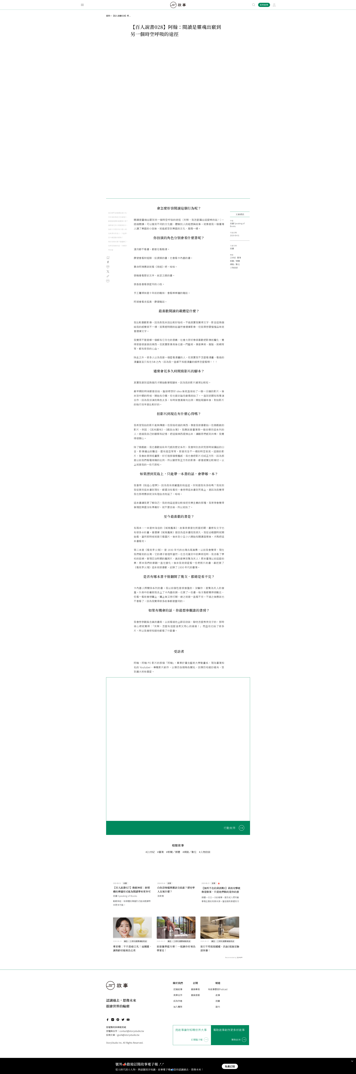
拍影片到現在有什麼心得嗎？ (118, 229)
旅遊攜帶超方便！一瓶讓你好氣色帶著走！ (176, 948)
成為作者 (177, 1000)
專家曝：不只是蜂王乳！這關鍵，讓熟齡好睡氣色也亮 (132, 948)
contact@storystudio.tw (131, 1031)
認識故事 (177, 989)
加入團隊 (177, 1006)
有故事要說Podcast (218, 989)
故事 (218, 995)
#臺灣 (160, 852)
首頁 (108, 15)
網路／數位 (235, 264)
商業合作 (177, 995)
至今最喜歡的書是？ (115, 237)
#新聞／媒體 (173, 852)
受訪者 (110, 250)
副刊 (218, 1006)
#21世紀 (150, 852)
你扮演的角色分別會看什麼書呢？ (118, 217)
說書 (232, 248)
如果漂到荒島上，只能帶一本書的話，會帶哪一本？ (118, 233)
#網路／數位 (189, 852)
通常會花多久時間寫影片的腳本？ (118, 225)
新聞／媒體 (235, 261)
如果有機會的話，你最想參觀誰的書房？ (118, 245)
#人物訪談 (204, 852)
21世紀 (233, 257)
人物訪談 (234, 267)
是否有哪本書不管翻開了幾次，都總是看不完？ (118, 241)
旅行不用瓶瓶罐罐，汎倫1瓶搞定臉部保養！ (219, 948)
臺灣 (239, 257)
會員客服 (195, 995)
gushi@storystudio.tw (128, 1035)
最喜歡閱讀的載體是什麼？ (118, 221)
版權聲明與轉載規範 (116, 1027)
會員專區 (195, 989)
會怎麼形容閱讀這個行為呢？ (118, 213)
